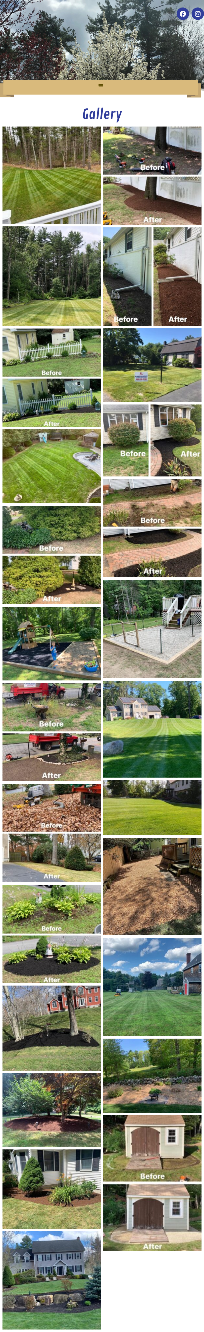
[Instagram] (198, 13)
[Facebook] (183, 13)
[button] (100, 85)
